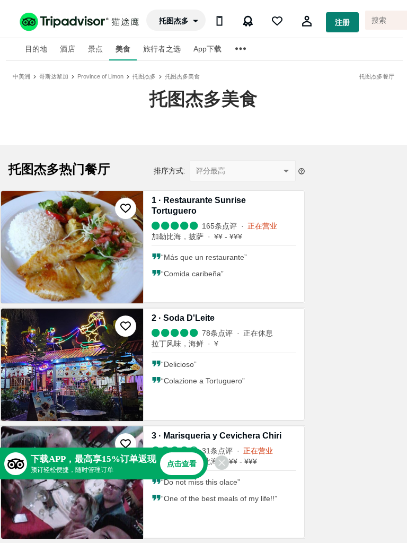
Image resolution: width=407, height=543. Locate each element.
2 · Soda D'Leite (183, 317)
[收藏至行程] (125, 208)
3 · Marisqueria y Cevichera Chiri (216, 435)
